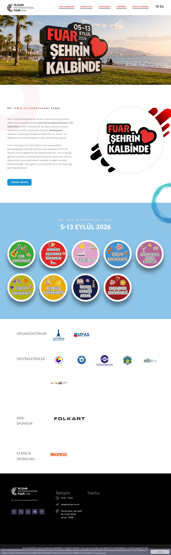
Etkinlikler (121, 6)
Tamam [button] (160, 552)
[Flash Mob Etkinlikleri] (118, 287)
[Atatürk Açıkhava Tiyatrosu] (53, 254)
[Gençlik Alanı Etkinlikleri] (21, 287)
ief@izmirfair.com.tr (70, 504)
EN (162, 6)
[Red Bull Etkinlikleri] (53, 287)
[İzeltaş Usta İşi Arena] (85, 287)
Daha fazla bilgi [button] (100, 553)
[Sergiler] (85, 254)
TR (157, 6)
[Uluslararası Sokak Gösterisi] (150, 254)
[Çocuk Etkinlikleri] (118, 254)
